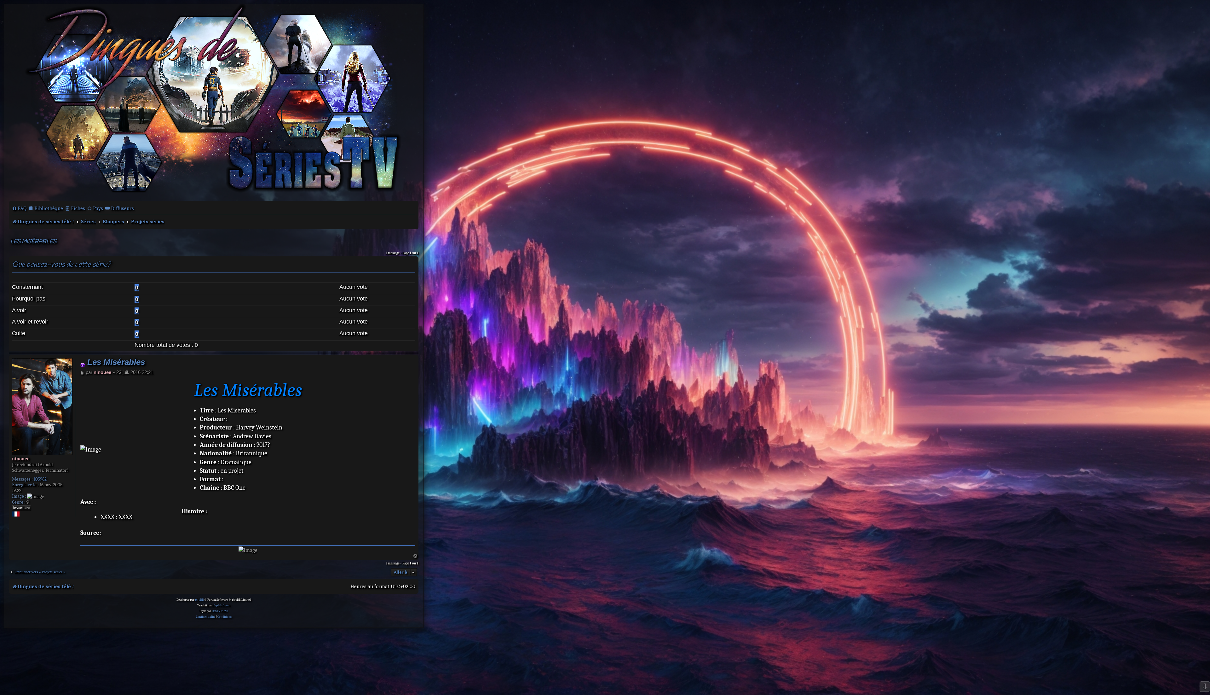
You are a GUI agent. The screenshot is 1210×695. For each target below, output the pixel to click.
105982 (40, 479)
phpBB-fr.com (221, 605)
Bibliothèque (48, 208)
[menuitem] (19, 208)
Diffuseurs (122, 208)
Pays (98, 208)
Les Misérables (33, 242)
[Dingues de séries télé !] (214, 102)
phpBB (199, 600)
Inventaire (21, 508)
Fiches (78, 208)
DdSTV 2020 (220, 611)
